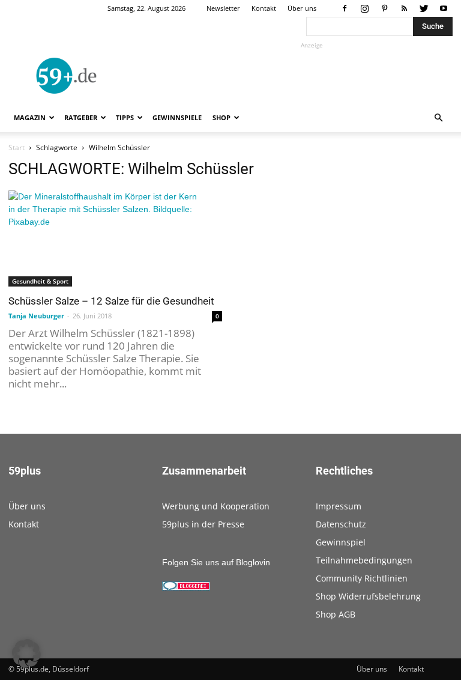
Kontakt (264, 8)
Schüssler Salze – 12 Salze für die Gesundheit (111, 301)
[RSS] (404, 8)
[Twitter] (424, 8)
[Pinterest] (384, 8)
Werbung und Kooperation (216, 506)
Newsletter (223, 8)
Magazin (30, 117)
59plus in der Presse (203, 524)
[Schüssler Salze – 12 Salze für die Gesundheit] (115, 238)
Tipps (125, 117)
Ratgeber (80, 117)
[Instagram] (364, 8)
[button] (438, 118)
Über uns (302, 8)
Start (16, 147)
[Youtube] (444, 8)
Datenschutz (341, 524)
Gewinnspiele (177, 117)
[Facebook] (345, 8)
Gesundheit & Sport (40, 281)
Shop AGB (335, 614)
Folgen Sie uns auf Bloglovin (216, 562)
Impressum (338, 506)
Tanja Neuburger (36, 315)
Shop (221, 117)
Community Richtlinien (362, 578)
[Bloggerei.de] (186, 587)
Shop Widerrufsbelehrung (368, 596)
